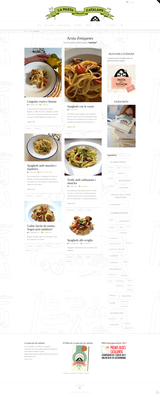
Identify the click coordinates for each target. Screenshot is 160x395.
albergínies (118, 162)
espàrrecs (29, 196)
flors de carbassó (117, 249)
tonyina (114, 325)
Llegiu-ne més (31, 122)
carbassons (70, 210)
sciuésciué (116, 313)
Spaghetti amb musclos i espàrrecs (41, 167)
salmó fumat (124, 301)
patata (130, 280)
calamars (29, 246)
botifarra (125, 180)
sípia (121, 319)
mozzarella (115, 269)
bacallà (127, 168)
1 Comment (44, 104)
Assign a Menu (80, 385)
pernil (129, 285)
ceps (121, 227)
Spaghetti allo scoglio (80, 240)
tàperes (127, 323)
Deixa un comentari (45, 172)
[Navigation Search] (121, 25)
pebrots (119, 286)
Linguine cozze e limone (42, 101)
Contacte (132, 2)
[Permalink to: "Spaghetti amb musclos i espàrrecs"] (43, 147)
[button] (158, 2)
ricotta (126, 296)
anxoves (110, 167)
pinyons (129, 290)
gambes (47, 246)
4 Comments (84, 186)
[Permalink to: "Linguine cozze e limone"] (43, 72)
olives (124, 275)
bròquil (111, 186)
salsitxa (124, 306)
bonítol (111, 178)
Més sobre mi (28, 359)
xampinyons (128, 328)
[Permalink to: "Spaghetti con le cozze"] (83, 75)
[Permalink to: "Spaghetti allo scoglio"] (83, 225)
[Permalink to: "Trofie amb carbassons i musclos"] (83, 157)
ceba (111, 228)
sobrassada (112, 319)
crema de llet (115, 244)
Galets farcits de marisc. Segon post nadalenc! (41, 227)
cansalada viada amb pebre (120, 196)
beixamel (111, 171)
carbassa (115, 204)
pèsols (112, 295)
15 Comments (47, 232)
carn (111, 220)
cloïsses (39, 246)
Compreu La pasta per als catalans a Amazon (76, 373)
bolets (121, 173)
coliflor (113, 238)
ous (110, 281)
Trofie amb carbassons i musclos (81, 181)
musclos (38, 128)
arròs (119, 168)
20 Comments (86, 243)
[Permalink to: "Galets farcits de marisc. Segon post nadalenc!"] (43, 211)
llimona (28, 128)
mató (125, 262)
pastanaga (120, 281)
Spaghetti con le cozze (80, 106)
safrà (89, 210)
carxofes (124, 221)
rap (36, 250)
